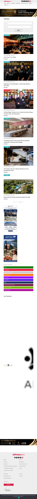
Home (5, 3)
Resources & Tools (24, 3)
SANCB (20, 468)
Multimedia (6, 279)
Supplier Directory (7, 478)
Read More (5, 87)
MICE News (6, 277)
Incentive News (7, 274)
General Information (8, 272)
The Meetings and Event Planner (10, 466)
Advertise (9, 484)
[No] (35, 496)
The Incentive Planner (8, 470)
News (5, 282)
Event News (7, 90)
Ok (18, 497)
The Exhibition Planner (8, 468)
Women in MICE (18, 3)
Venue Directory (7, 476)
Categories (13, 3)
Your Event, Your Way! (10, 57)
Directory (30, 3)
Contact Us (6, 481)
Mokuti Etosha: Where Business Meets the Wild (17, 197)
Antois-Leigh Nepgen (7, 81)
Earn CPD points (22, 466)
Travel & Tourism (7, 287)
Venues (7, 35)
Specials (21, 476)
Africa (5, 267)
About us (8, 3)
